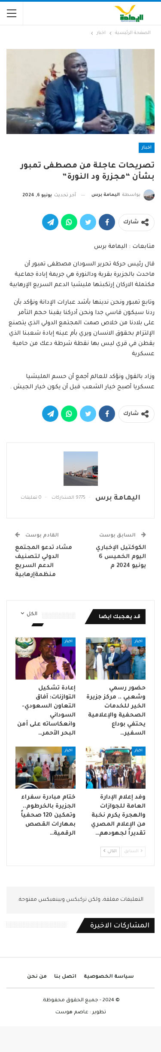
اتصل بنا (65, 977)
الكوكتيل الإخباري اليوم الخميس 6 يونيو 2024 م (121, 557)
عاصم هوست (71, 1012)
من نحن (37, 977)
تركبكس (76, 900)
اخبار (147, 147)
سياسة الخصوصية (109, 977)
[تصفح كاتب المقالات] (80, 468)
